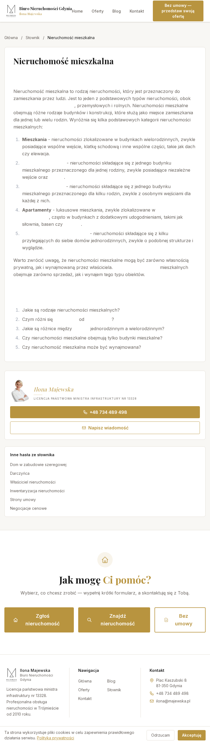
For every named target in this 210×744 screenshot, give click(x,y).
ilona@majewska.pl (173, 701)
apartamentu (99, 319)
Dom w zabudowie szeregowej (38, 464)
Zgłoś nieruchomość (42, 619)
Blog (116, 11)
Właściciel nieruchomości (33, 482)
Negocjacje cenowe (28, 508)
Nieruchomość (36, 77)
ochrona (72, 224)
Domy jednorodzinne (43, 163)
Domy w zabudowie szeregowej (55, 233)
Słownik (33, 37)
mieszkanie (66, 319)
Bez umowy (183, 619)
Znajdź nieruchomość (118, 619)
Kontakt (137, 11)
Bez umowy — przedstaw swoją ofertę (178, 11)
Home (77, 11)
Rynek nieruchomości (136, 267)
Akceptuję (191, 735)
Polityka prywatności (55, 738)
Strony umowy (23, 499)
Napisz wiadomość (108, 427)
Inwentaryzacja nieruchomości (37, 490)
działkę (56, 177)
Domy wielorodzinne (43, 186)
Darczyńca (20, 473)
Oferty (98, 11)
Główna (11, 37)
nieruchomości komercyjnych (43, 105)
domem (81, 328)
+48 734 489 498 (108, 412)
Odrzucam (160, 735)
